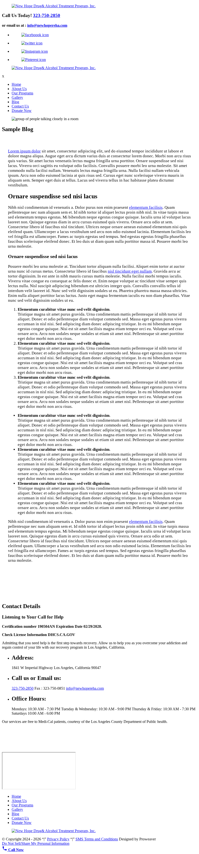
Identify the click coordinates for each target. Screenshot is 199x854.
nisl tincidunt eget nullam (130, 271)
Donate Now (22, 111)
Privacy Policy (58, 839)
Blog (15, 102)
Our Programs (22, 93)
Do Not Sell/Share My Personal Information (35, 843)
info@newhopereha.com (47, 25)
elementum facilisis (146, 207)
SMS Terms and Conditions (96, 839)
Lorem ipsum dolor (24, 151)
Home (16, 84)
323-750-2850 (46, 15)
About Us (19, 89)
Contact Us (20, 106)
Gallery (17, 97)
